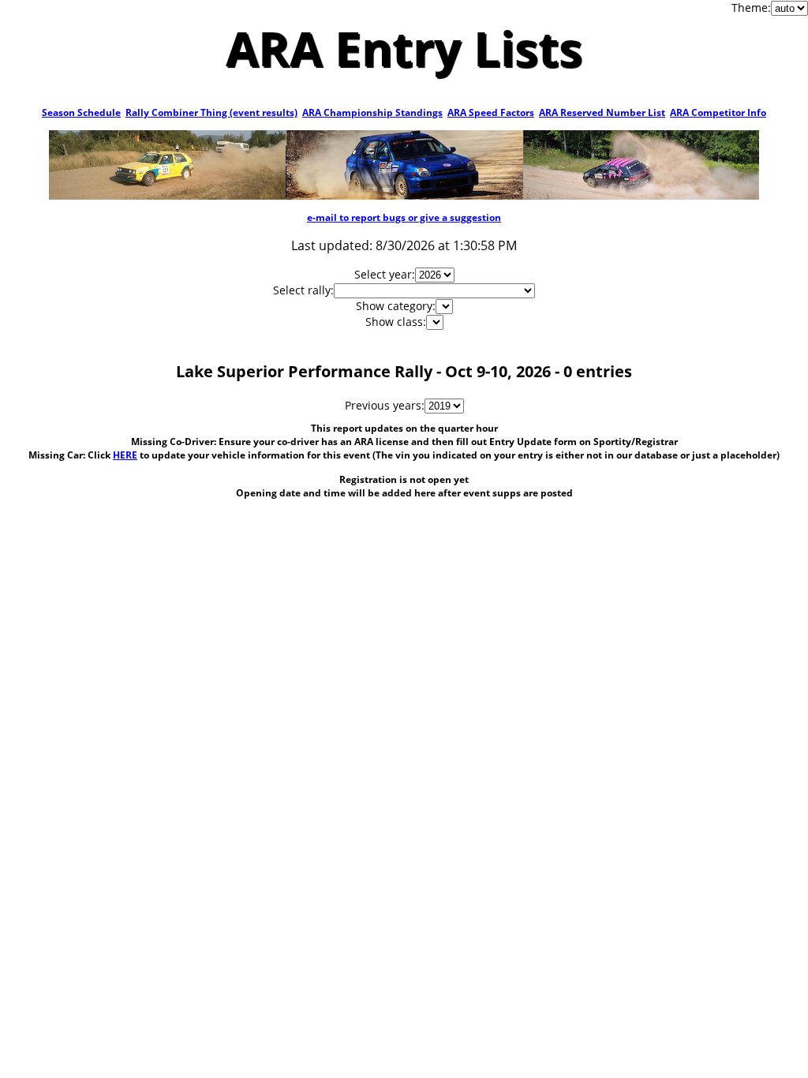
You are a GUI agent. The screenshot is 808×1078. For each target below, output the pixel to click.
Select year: (384, 274)
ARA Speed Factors (490, 112)
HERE (125, 455)
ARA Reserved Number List (602, 112)
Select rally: (303, 290)
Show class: (395, 321)
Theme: (751, 7)
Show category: (396, 305)
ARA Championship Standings (372, 112)
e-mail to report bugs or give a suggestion (404, 217)
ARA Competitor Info (718, 112)
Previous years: (385, 405)
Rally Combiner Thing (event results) (211, 112)
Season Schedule (81, 112)
